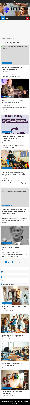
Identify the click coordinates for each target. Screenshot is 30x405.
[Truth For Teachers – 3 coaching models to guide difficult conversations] (15, 124)
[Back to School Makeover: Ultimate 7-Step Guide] (15, 295)
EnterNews (24, 401)
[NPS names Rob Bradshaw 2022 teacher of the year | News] (15, 88)
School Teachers (7, 62)
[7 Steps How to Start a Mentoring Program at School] (15, 351)
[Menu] (6, 18)
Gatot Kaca (12, 310)
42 (19, 262)
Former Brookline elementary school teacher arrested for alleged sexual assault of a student (14, 211)
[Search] (25, 18)
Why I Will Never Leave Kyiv (11, 247)
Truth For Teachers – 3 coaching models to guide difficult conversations (13, 138)
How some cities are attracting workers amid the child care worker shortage (14, 174)
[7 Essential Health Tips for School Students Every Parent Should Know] (15, 323)
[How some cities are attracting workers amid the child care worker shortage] (15, 159)
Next (23, 262)
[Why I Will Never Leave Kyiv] (15, 235)
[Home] (3, 18)
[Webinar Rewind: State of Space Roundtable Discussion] (15, 55)
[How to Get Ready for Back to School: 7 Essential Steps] (15, 380)
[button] (6, 18)
